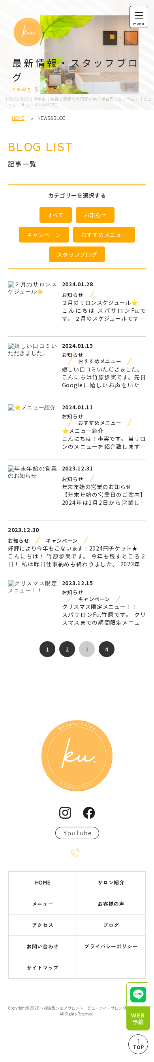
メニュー (43, 903)
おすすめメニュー (104, 235)
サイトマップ (42, 967)
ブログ (111, 925)
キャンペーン (44, 235)
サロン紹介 (111, 882)
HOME (18, 117)
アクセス (43, 925)
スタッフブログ (77, 254)
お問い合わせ (42, 946)
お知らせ (95, 215)
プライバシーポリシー (111, 946)
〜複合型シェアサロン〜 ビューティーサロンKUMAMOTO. (92, 1008)
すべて (55, 215)
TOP (138, 1046)
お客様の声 (111, 903)
